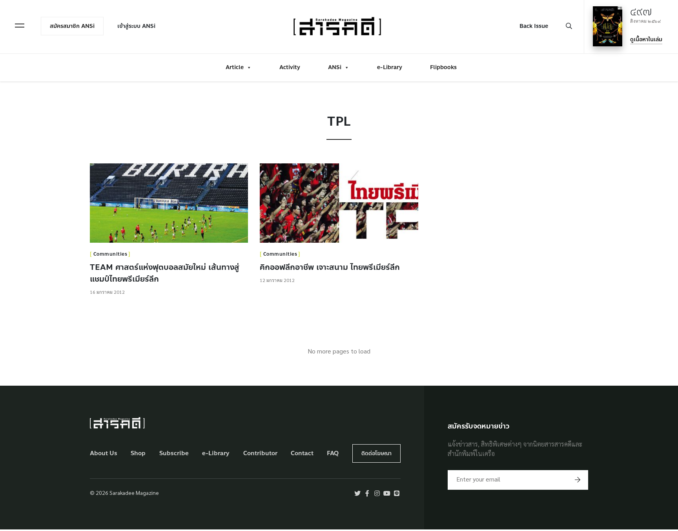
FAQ (333, 453)
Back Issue (533, 26)
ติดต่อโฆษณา (376, 453)
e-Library (389, 67)
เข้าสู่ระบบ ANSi (136, 26)
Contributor (260, 453)
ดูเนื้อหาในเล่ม (646, 39)
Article (235, 67)
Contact (302, 453)
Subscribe (174, 453)
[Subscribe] (577, 480)
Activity (289, 67)
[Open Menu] (19, 25)
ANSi (334, 67)
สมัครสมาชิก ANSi (72, 26)
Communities (110, 254)
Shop (138, 453)
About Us (103, 453)
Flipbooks (443, 67)
